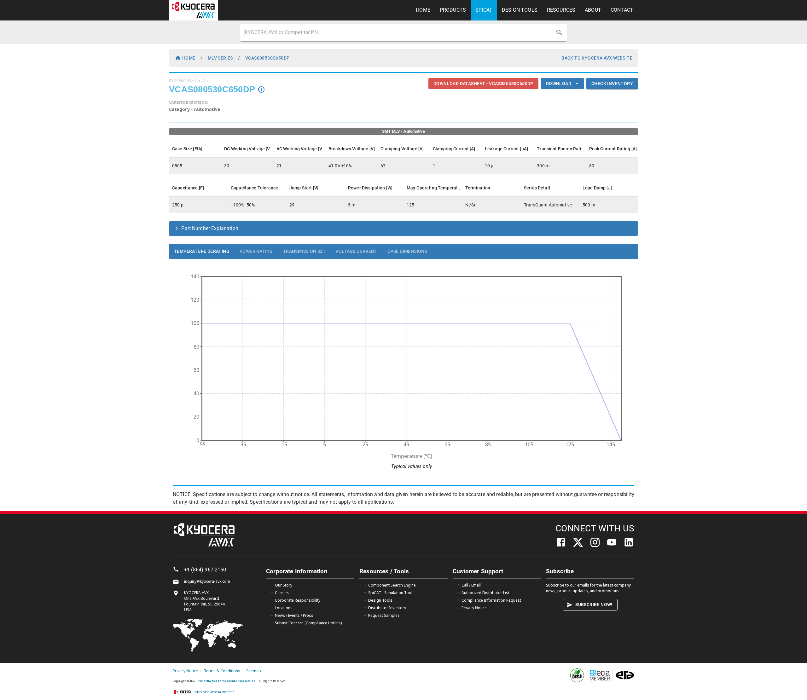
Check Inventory (612, 83)
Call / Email (471, 585)
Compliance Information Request (491, 600)
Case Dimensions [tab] (407, 251)
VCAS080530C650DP (267, 58)
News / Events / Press (294, 615)
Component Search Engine (392, 585)
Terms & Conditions (222, 671)
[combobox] (397, 32)
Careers (282, 592)
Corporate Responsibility (297, 600)
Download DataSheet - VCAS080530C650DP (483, 83)
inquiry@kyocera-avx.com (207, 581)
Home (188, 58)
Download (558, 83)
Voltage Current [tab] (356, 251)
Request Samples (384, 615)
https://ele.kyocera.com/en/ (214, 692)
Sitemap (253, 671)
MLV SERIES (220, 58)
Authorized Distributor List (485, 592)
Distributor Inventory (387, 607)
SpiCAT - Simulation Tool (390, 592)
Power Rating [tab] (256, 251)
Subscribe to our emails (567, 585)
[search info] (261, 89)
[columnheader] (195, 149)
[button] (403, 228)
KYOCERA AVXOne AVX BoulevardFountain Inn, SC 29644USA (204, 601)
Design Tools (380, 600)
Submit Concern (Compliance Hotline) (308, 623)
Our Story (283, 585)
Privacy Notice (474, 607)
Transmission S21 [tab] (304, 251)
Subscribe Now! (594, 604)
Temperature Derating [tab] (201, 251)
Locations (284, 607)
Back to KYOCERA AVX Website (596, 58)
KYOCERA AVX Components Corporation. (227, 681)
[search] (559, 32)
